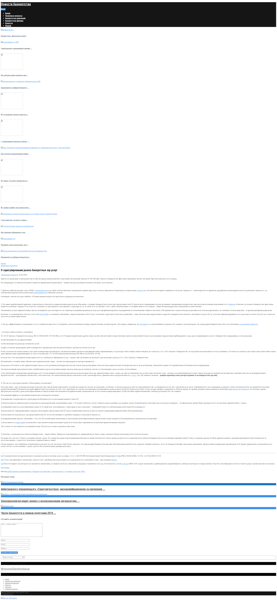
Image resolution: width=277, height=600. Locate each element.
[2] (128, 389)
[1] (18, 389)
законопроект (58, 471)
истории (143, 324)
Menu (3, 9)
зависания (20, 422)
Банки (7, 13)
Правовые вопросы (13, 16)
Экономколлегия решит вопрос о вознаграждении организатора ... (40, 501)
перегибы (44, 314)
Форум (8, 25)
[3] (141, 411)
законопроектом (42, 290)
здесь (133, 375)
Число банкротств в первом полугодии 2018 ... (28, 513)
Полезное (8, 587)
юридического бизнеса (239, 389)
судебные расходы (72, 471)
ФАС (83, 471)
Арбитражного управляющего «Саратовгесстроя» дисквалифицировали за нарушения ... (53, 489)
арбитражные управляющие (19, 471)
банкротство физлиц (41, 471)
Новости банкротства (16, 4)
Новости (9, 23)
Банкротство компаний (15, 18)
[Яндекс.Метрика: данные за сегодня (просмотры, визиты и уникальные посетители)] (9, 598)
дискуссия (141, 290)
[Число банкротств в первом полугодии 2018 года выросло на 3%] (138, 506)
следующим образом (248, 324)
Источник (5, 467)
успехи (125, 464)
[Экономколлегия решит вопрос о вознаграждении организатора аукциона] (138, 494)
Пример (232, 304)
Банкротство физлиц (14, 20)
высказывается (40, 292)
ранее (114, 460)
